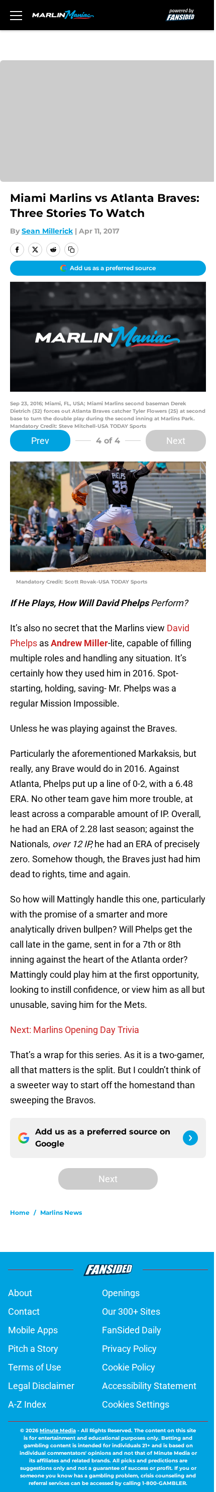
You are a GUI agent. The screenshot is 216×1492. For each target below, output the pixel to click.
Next (175, 440)
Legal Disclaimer (41, 1386)
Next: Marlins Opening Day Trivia (74, 1029)
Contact (24, 1311)
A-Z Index (27, 1404)
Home (20, 1212)
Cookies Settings (135, 1404)
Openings (121, 1293)
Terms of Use (34, 1367)
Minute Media (58, 1430)
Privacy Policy (129, 1348)
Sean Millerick (47, 231)
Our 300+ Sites (131, 1311)
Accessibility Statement (149, 1386)
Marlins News (61, 1212)
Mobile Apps (33, 1330)
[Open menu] (16, 15)
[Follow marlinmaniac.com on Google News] (190, 1137)
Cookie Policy (128, 1367)
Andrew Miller (79, 643)
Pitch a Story (33, 1348)
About (20, 1293)
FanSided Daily (131, 1330)
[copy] (71, 250)
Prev (40, 440)
